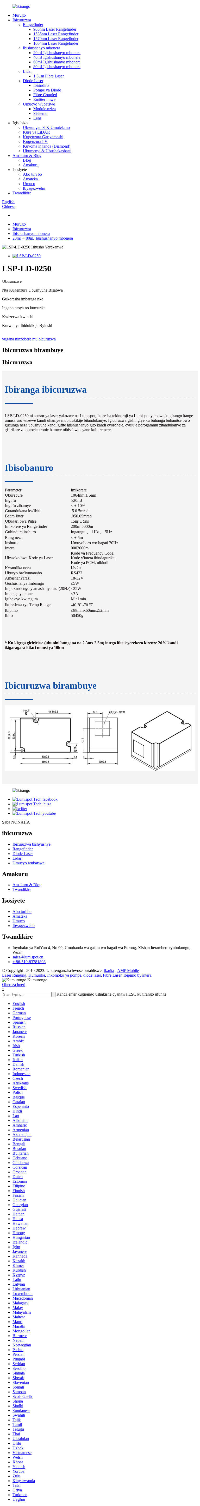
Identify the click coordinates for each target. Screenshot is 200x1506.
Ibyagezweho (34, 188)
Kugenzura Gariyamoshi (43, 137)
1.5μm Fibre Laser (48, 76)
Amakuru (31, 165)
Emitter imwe (44, 99)
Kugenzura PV (35, 141)
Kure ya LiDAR (36, 132)
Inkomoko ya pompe (64, 975)
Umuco (29, 183)
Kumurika (36, 975)
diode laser (92, 975)
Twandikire (21, 193)
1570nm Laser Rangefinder (55, 38)
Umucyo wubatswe (39, 104)
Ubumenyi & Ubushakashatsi (47, 151)
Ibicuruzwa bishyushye (31, 844)
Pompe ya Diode (47, 90)
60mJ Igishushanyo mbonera (56, 62)
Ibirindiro (41, 85)
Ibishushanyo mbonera (41, 48)
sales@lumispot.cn (27, 957)
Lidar (27, 71)
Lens (37, 118)
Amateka (30, 179)
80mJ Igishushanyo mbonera (56, 66)
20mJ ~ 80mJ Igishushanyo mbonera (42, 238)
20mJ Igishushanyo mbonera (56, 52)
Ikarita (109, 970)
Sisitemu (40, 113)
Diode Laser (33, 80)
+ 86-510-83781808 (29, 961)
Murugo (19, 15)
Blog (27, 160)
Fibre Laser (112, 975)
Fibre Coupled (45, 95)
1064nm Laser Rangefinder (55, 43)
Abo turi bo (32, 174)
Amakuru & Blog (26, 155)
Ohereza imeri (13, 984)
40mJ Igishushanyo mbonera (56, 57)
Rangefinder (33, 24)
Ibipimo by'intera (137, 975)
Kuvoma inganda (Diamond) (46, 146)
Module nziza (44, 109)
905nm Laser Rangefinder (54, 29)
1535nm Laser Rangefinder (55, 34)
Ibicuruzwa (21, 20)
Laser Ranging (14, 975)
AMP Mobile (128, 970)
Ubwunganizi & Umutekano (46, 127)
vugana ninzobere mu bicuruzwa (29, 339)
